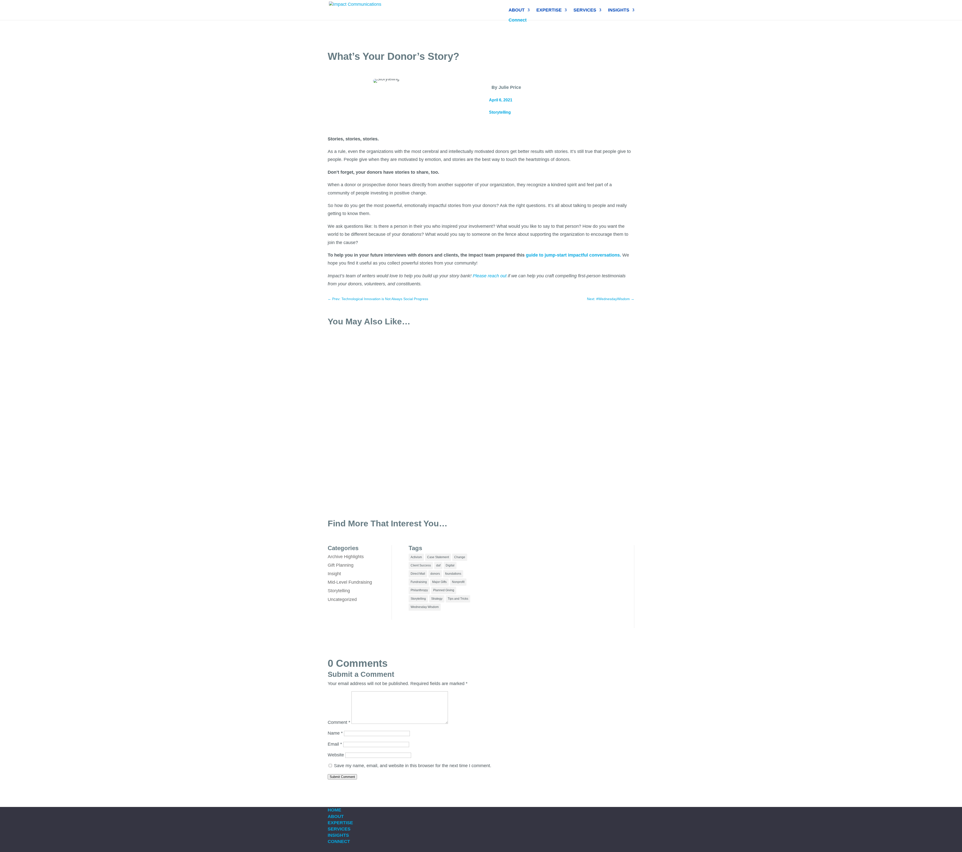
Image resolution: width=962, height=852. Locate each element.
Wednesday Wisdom (425, 607)
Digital (450, 565)
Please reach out (490, 275)
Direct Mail (418, 573)
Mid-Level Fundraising (350, 582)
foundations (453, 573)
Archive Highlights (346, 556)
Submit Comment (342, 777)
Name (335, 733)
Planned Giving (443, 590)
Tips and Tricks (458, 598)
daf (438, 565)
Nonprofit (458, 582)
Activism (416, 557)
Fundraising (419, 582)
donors (435, 573)
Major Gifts (439, 582)
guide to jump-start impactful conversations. (573, 255)
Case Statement (438, 557)
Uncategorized (342, 599)
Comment (339, 722)
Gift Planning (340, 565)
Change (459, 557)
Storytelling (500, 112)
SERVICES (584, 10)
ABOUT (517, 10)
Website (336, 754)
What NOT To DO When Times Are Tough (376, 408)
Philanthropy (419, 590)
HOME (334, 809)
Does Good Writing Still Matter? (366, 352)
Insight (334, 573)
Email (335, 744)
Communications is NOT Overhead (369, 464)
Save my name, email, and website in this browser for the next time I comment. (412, 765)
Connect (518, 20)
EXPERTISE (549, 10)
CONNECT (339, 841)
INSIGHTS (618, 10)
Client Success (421, 565)
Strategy (436, 598)
